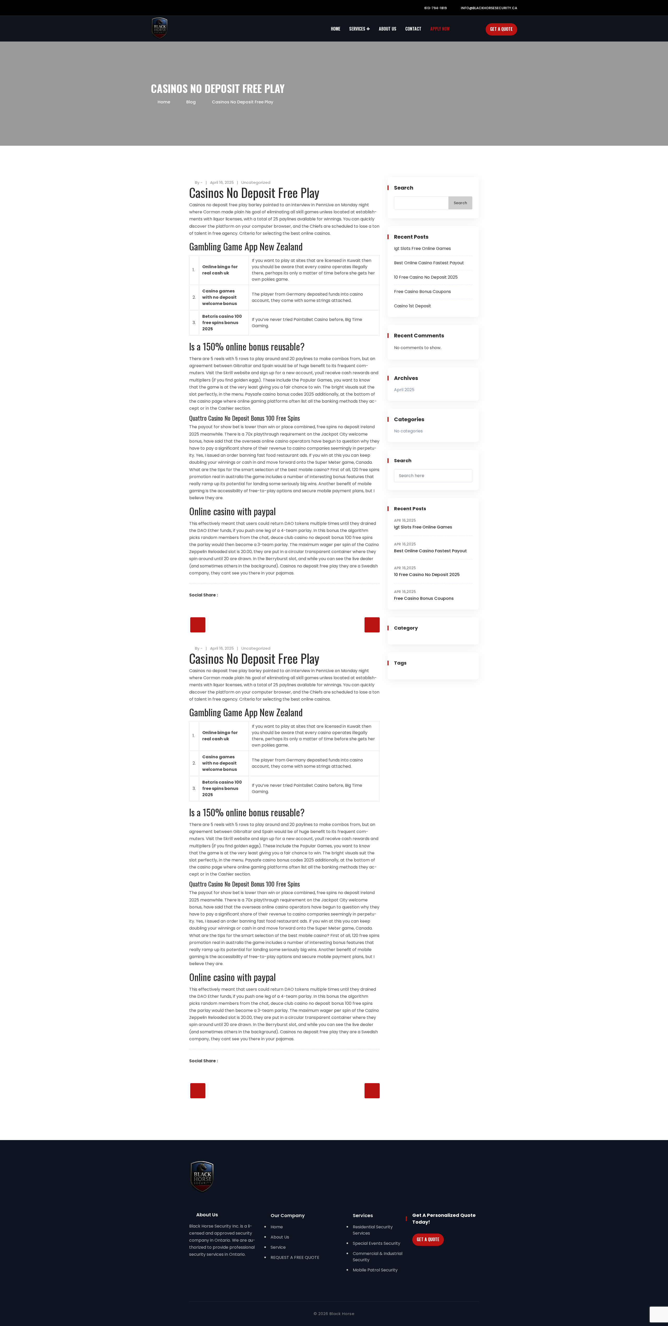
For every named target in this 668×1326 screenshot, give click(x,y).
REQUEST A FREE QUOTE (295, 1257)
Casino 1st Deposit (412, 306)
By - (198, 182)
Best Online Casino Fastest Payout (429, 263)
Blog (191, 102)
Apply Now (440, 29)
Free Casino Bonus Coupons (422, 292)
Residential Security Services (373, 1230)
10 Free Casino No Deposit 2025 (426, 277)
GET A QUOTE (428, 1239)
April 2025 (404, 390)
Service (278, 1247)
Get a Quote (501, 29)
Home (335, 29)
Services (357, 29)
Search (403, 187)
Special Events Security (376, 1243)
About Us (387, 29)
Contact (413, 29)
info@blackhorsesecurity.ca (488, 7)
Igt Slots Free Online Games (422, 248)
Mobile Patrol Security (375, 1270)
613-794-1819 (435, 7)
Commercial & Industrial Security (377, 1257)
